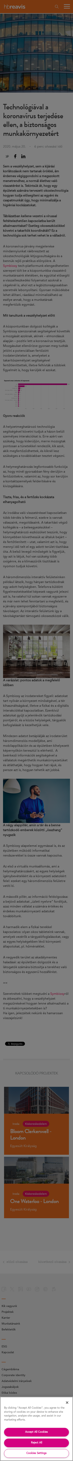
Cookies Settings (36, 1453)
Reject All (36, 1442)
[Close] (67, 1402)
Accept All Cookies (36, 1432)
